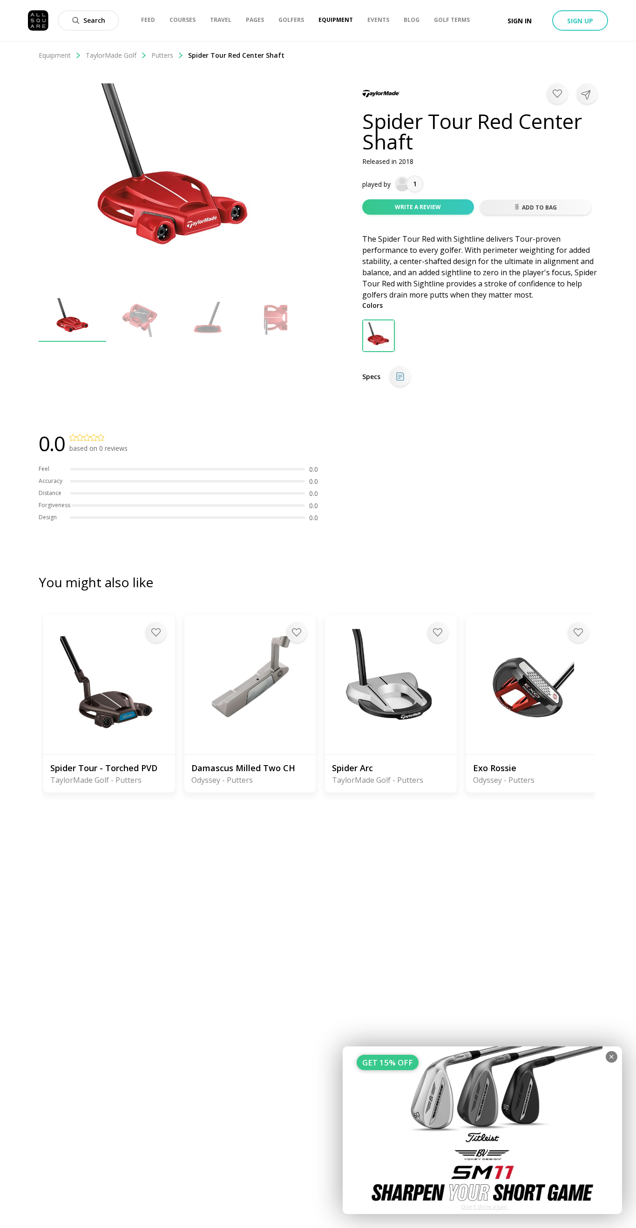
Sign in (519, 20)
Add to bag (539, 207)
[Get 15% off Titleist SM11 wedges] (482, 1130)
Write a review (418, 207)
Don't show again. (484, 1207)
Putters (162, 55)
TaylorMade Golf (111, 55)
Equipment (55, 55)
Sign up (580, 20)
